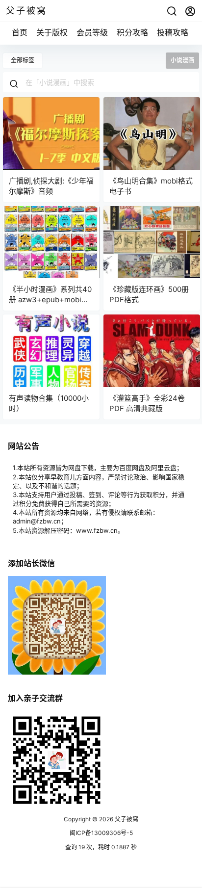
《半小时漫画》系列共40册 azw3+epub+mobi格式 (50, 299)
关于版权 (52, 32)
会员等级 (92, 32)
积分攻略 (132, 32)
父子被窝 (125, 819)
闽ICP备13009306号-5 (101, 832)
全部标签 (22, 60)
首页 (19, 32)
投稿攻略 (172, 32)
